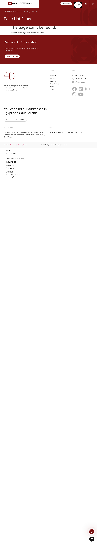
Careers (10, 168)
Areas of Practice (15, 158)
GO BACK (9, 11)
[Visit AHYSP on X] (87, 94)
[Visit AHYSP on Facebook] (74, 89)
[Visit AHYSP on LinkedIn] (81, 89)
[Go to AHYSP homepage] (20, 5)
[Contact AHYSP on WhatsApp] (74, 94)
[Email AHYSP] (86, 4)
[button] (78, 1)
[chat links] (91, 531)
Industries (11, 161)
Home (17, 12)
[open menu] (93, 4)
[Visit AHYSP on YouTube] (81, 94)
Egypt (12, 177)
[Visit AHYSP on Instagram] (87, 89)
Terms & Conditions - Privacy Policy (15, 145)
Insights (10, 165)
